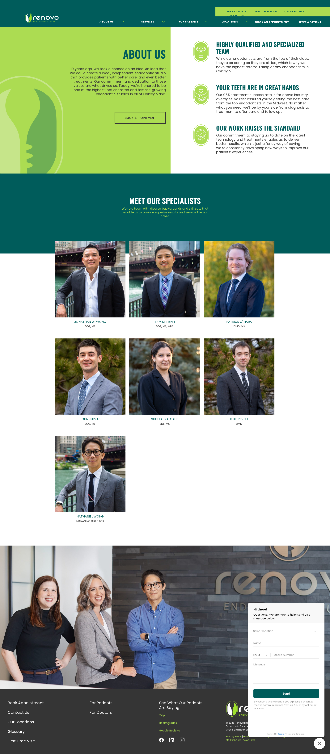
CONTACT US (235, 15)
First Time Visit (21, 741)
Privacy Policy (234, 736)
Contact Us (18, 712)
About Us (106, 21)
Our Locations (21, 722)
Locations (230, 21)
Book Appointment (26, 703)
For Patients (188, 21)
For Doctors (101, 712)
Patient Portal (237, 11)
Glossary (16, 731)
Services (147, 21)
